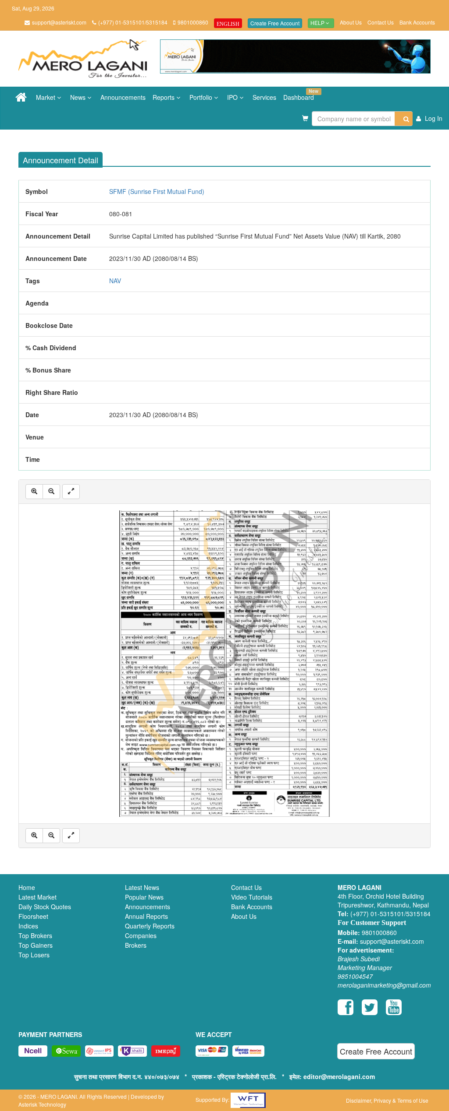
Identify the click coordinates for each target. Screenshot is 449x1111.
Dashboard (300, 95)
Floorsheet (33, 916)
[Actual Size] (71, 491)
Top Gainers (35, 945)
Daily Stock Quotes (44, 906)
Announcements (123, 97)
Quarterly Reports (150, 925)
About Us (351, 22)
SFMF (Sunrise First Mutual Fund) (156, 191)
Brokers (135, 945)
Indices (28, 925)
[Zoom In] (34, 491)
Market (46, 97)
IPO (233, 97)
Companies (141, 935)
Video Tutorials (251, 897)
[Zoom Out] (51, 491)
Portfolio (201, 97)
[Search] (404, 119)
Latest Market (37, 897)
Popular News (144, 897)
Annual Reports (146, 916)
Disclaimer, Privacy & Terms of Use (387, 1100)
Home (26, 887)
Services (264, 97)
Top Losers (34, 954)
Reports (164, 97)
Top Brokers (35, 935)
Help (318, 23)
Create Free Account (274, 23)
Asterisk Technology (42, 1104)
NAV (115, 280)
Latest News (142, 887)
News (78, 97)
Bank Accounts (417, 22)
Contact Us (380, 22)
